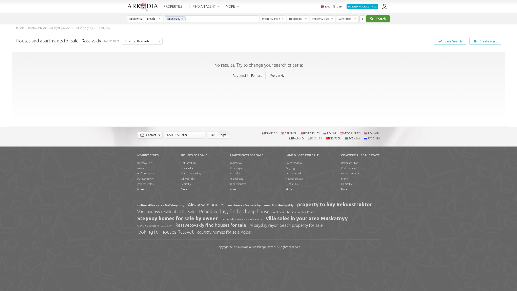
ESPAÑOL (291, 133)
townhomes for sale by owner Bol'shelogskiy (260, 205)
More (140, 189)
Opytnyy (290, 168)
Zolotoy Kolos (145, 183)
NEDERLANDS (351, 133)
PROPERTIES (173, 6)
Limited (257, 247)
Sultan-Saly (292, 183)
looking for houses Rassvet (165, 232)
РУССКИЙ (374, 138)
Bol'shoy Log (144, 162)
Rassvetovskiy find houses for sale (210, 225)
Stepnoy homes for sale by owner (177, 218)
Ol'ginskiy (346, 183)
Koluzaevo (235, 162)
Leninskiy (186, 183)
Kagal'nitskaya (237, 183)
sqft (223, 135)
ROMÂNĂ (374, 133)
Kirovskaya (235, 168)
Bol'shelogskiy (145, 173)
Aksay (140, 168)
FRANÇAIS (271, 133)
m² (213, 135)
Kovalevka (187, 168)
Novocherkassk (294, 178)
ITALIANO (298, 138)
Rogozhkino (236, 178)
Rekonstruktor (349, 162)
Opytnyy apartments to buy (154, 225)
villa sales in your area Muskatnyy (307, 218)
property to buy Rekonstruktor (334, 204)
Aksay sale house (205, 204)
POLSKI (331, 133)
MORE (230, 6)
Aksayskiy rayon (350, 173)
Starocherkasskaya (192, 173)
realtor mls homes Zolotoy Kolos (293, 212)
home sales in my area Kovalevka (242, 219)
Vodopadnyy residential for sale (166, 211)
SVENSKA (354, 138)
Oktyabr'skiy (188, 178)
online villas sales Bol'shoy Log (160, 205)
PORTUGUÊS (311, 133)
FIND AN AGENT (204, 6)
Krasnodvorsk (293, 173)
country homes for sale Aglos (224, 232)
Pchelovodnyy (145, 178)
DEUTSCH (335, 138)
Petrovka (234, 173)
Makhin (345, 178)
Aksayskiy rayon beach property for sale (286, 225)
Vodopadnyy (348, 168)
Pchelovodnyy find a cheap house (234, 211)
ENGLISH (316, 138)
